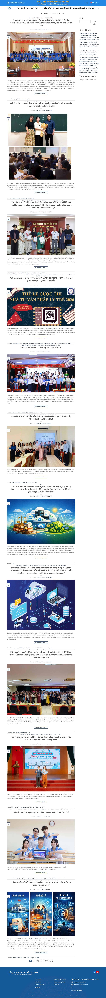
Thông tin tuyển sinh (57, 878)
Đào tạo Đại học (33, 101)
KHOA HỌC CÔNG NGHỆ (63, 8)
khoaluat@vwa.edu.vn (80, 982)
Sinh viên (68, 274)
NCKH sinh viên (40, 414)
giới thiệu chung (28, 809)
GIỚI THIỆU (29, 8)
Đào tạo (26, 101)
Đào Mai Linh (49, 496)
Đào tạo (37, 987)
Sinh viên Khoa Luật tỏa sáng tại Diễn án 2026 (41, 347)
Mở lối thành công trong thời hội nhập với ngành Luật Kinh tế (41, 812)
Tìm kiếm (81, 18)
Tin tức (42, 17)
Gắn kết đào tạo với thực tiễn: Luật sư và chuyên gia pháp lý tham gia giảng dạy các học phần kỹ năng (88, 52)
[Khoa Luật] (10, 8)
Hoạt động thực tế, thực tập (45, 101)
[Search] (98, 8)
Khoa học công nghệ (30, 414)
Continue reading (41, 93)
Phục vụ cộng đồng (34, 17)
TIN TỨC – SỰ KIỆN (41, 8)
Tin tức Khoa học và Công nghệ (54, 200)
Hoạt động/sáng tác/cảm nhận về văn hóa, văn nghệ (52, 274)
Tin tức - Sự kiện (40, 984)
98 (48, 960)
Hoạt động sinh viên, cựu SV (30, 274)
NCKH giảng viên (32, 565)
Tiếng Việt (94, 2)
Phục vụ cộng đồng (59, 982)
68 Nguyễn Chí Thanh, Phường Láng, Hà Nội (86, 979)
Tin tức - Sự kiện (48, 17)
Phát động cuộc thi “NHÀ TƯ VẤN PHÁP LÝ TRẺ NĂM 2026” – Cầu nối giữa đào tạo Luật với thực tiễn (88, 70)
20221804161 (49, 29)
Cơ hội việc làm (24, 734)
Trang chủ (38, 979)
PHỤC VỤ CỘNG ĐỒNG (80, 8)
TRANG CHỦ (21, 8)
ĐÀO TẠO (51, 8)
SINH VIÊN (91, 8)
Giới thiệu (38, 982)
